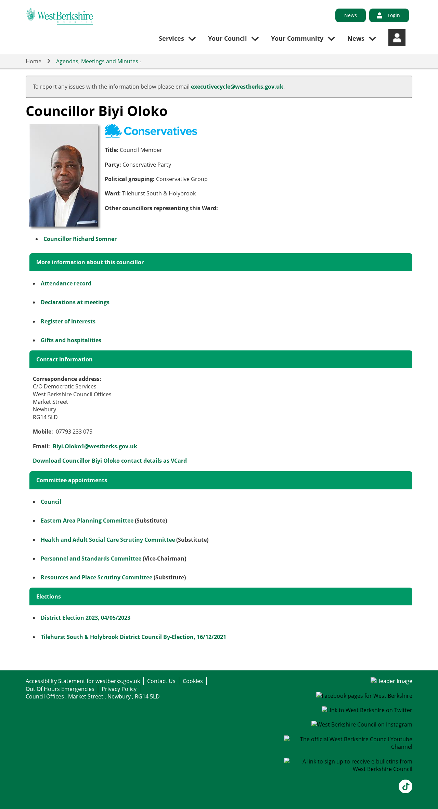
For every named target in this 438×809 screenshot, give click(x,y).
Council (51, 501)
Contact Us (161, 681)
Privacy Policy (119, 689)
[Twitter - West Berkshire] (367, 710)
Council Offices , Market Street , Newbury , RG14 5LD (93, 696)
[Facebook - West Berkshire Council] (364, 695)
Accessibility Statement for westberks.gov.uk (83, 681)
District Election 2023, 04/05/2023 (85, 617)
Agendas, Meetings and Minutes (97, 61)
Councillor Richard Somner (80, 239)
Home (33, 61)
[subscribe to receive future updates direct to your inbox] (348, 769)
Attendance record (66, 283)
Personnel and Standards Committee (91, 558)
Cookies (193, 681)
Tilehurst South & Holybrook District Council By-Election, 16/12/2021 (133, 637)
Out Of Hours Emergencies (60, 689)
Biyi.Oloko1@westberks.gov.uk (95, 446)
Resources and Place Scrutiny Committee (96, 577)
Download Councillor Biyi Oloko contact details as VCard (110, 460)
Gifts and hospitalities (71, 340)
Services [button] (171, 38)
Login (394, 15)
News (350, 15)
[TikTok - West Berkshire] (405, 791)
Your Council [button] (227, 38)
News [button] (355, 38)
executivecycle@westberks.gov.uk (237, 86)
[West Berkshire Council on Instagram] (361, 724)
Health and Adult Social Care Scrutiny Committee (108, 539)
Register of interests (68, 321)
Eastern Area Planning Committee (87, 520)
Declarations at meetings (75, 302)
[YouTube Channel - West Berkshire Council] (348, 746)
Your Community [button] (297, 38)
